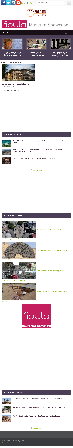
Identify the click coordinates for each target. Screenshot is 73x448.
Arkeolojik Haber (20, 441)
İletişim (31, 3)
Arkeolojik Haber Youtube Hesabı (18, 2)
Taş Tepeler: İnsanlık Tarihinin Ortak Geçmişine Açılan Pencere (37, 416)
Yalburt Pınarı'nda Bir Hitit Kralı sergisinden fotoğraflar (34, 158)
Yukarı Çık (5, 443)
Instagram (13, 2)
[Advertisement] (36, 109)
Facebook (3, 2)
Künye (24, 3)
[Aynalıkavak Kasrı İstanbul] (18, 72)
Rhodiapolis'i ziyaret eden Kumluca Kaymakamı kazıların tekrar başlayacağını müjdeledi (37, 150)
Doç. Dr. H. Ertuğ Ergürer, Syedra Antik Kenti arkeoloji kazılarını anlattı (40, 407)
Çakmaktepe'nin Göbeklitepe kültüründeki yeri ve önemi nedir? (37, 399)
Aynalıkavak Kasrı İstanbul (16, 84)
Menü (5, 32)
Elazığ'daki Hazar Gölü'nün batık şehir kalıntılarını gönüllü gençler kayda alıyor (41, 142)
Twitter (8, 2)
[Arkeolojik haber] (36, 12)
